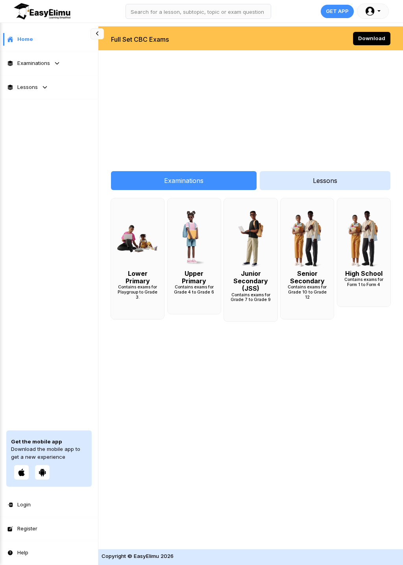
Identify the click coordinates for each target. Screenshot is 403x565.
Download (371, 38)
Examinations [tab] (183, 181)
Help (22, 552)
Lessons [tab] (325, 181)
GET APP (337, 11)
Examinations (33, 63)
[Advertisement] (250, 107)
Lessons (27, 87)
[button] (372, 11)
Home (25, 39)
